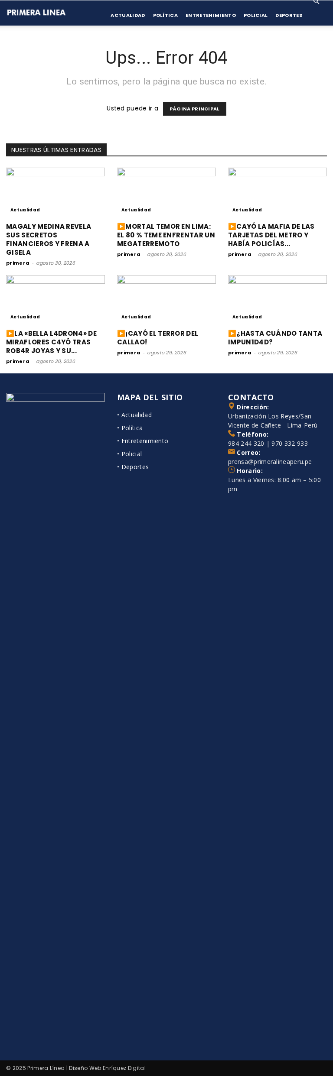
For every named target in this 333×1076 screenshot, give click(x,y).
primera (17, 262)
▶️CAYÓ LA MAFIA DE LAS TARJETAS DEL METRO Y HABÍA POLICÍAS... (271, 235)
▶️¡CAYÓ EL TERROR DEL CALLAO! (157, 338)
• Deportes (133, 467)
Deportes (288, 15)
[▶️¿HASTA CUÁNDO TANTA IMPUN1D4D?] (277, 299)
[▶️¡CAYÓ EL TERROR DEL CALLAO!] (166, 299)
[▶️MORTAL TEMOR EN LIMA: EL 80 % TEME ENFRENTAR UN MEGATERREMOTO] (166, 192)
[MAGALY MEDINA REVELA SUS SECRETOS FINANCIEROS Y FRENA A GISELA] (55, 192)
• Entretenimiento (142, 441)
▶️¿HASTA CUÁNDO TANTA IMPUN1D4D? (275, 338)
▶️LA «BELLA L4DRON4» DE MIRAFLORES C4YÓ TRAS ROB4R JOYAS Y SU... (51, 342)
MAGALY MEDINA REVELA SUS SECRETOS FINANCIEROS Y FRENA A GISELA (48, 239)
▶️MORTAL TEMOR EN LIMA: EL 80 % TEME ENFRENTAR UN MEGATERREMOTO (166, 235)
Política (165, 15)
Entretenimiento (211, 15)
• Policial (129, 454)
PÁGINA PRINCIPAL (195, 108)
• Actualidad (134, 415)
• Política (130, 428)
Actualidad (128, 15)
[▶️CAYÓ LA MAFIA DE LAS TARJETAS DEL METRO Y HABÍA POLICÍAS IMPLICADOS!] (277, 192)
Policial (256, 15)
